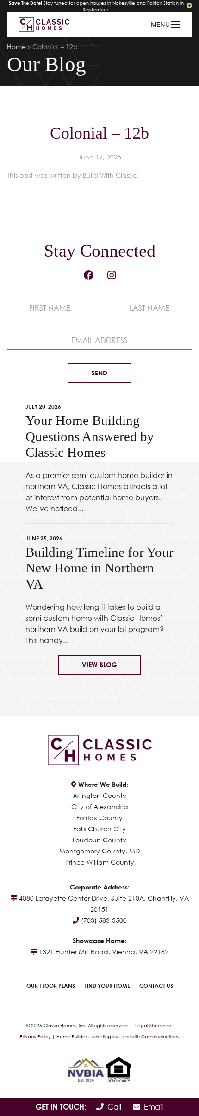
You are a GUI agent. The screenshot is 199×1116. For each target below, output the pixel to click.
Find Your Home (107, 985)
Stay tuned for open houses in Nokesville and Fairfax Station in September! (96, 6)
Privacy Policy (35, 1036)
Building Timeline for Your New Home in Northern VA (99, 568)
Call (112, 1106)
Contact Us (156, 985)
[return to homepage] (44, 24)
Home (16, 46)
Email (151, 1106)
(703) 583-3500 (104, 920)
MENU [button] (160, 24)
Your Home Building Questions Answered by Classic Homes (89, 436)
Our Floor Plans (50, 985)
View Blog (99, 664)
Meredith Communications (149, 1036)
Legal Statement (154, 1025)
